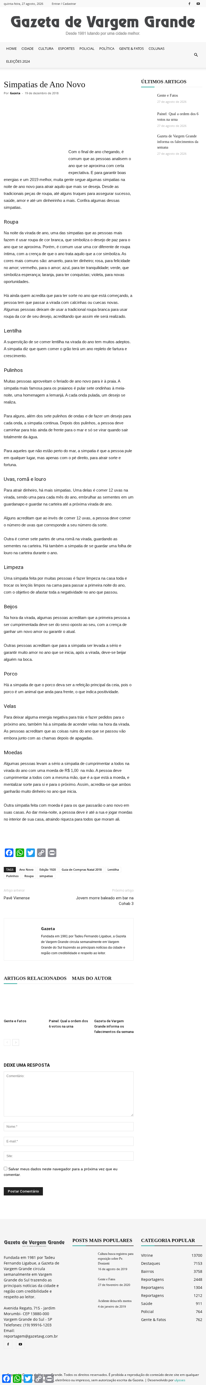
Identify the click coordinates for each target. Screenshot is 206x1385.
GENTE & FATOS (131, 48)
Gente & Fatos (153, 1319)
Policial (147, 1311)
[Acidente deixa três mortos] (83, 1306)
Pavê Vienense (17, 898)
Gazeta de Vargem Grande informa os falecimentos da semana (114, 1026)
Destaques (150, 1263)
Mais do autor (92, 978)
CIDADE (27, 48)
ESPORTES (66, 48)
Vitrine (147, 1255)
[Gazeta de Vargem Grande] (103, 25)
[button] (195, 54)
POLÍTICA (106, 48)
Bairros (147, 1271)
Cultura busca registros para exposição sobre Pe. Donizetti (115, 1258)
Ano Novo (26, 869)
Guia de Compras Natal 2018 (82, 869)
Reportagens (152, 1279)
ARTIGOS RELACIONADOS (35, 978)
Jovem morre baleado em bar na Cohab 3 (105, 901)
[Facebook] (189, 3)
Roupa (29, 876)
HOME (11, 48)
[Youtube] (198, 3)
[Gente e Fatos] (23, 1002)
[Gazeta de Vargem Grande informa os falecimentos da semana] (114, 1003)
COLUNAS (156, 48)
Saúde (146, 1303)
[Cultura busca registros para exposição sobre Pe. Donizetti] (83, 1258)
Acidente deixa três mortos (115, 1301)
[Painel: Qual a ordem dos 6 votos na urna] (68, 1002)
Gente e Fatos (15, 1021)
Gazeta (15, 93)
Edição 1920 (47, 869)
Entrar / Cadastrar (64, 4)
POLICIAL (86, 48)
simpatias (46, 876)
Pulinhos (12, 876)
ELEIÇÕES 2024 (18, 61)
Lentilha (113, 869)
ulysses (179, 1380)
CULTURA (45, 48)
